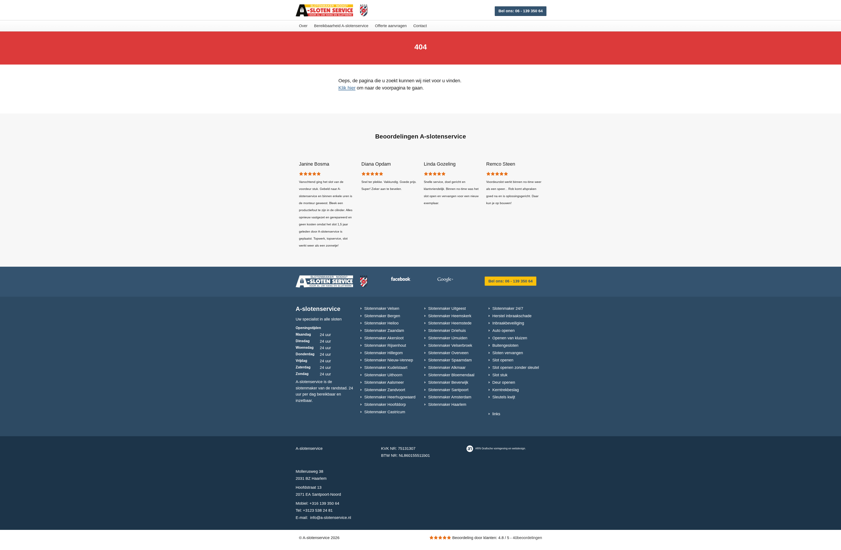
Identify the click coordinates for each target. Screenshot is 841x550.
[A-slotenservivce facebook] (413, 279)
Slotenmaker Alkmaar (447, 367)
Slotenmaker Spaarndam (450, 360)
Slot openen (502, 360)
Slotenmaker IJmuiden (447, 338)
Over (303, 26)
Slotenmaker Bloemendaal (451, 375)
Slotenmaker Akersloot (384, 338)
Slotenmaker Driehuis (447, 330)
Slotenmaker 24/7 (507, 308)
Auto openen (503, 330)
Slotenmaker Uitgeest (447, 308)
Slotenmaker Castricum (384, 412)
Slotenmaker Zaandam (384, 330)
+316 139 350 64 (324, 503)
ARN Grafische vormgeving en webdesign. (500, 448)
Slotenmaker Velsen (381, 308)
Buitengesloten (505, 345)
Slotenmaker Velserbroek (450, 345)
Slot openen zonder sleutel (515, 367)
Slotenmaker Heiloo (381, 323)
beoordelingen (527, 538)
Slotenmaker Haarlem (447, 404)
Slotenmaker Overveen (448, 353)
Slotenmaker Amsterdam (449, 397)
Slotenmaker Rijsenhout (385, 345)
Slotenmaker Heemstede (450, 323)
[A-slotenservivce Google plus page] (458, 279)
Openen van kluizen (509, 338)
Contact (420, 26)
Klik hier (346, 88)
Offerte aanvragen (391, 26)
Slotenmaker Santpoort (448, 390)
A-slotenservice (318, 309)
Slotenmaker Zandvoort (384, 390)
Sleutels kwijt (503, 397)
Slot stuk (499, 375)
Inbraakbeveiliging (508, 323)
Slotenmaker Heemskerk (449, 316)
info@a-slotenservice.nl (330, 517)
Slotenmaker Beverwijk (448, 382)
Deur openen (503, 382)
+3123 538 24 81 (318, 510)
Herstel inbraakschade (512, 316)
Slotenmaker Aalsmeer (384, 382)
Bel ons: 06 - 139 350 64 (520, 11)
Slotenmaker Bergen (382, 316)
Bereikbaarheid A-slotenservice (341, 26)
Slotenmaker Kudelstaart (385, 367)
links (496, 414)
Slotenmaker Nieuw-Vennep (388, 360)
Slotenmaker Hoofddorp (385, 404)
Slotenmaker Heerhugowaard (389, 397)
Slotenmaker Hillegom (383, 353)
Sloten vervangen (507, 353)
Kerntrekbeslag (505, 390)
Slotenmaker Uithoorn (383, 375)
